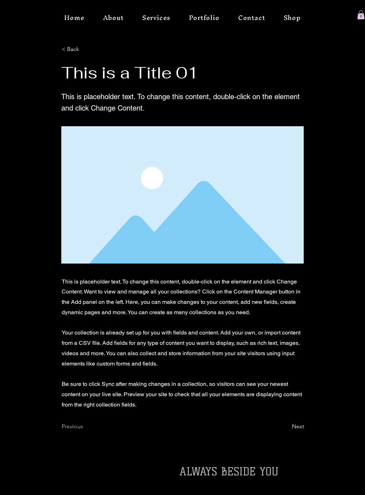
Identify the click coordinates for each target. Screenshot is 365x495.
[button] (361, 14)
